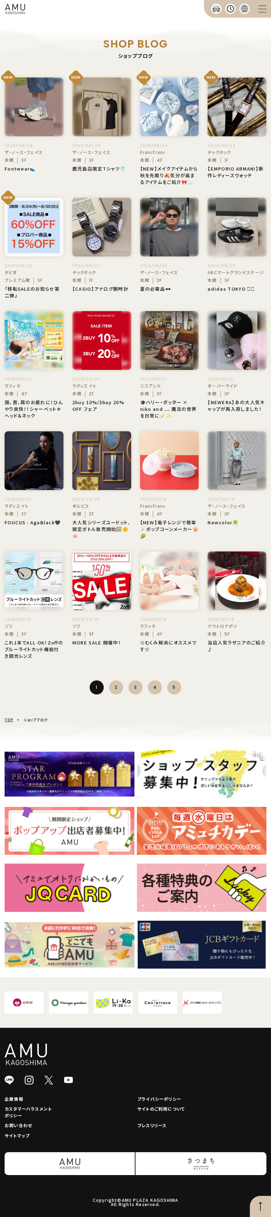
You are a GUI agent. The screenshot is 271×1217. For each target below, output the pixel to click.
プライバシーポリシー (159, 1099)
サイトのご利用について (161, 1109)
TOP (9, 719)
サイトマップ (17, 1135)
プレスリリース (152, 1125)
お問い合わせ (18, 1125)
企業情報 (14, 1099)
